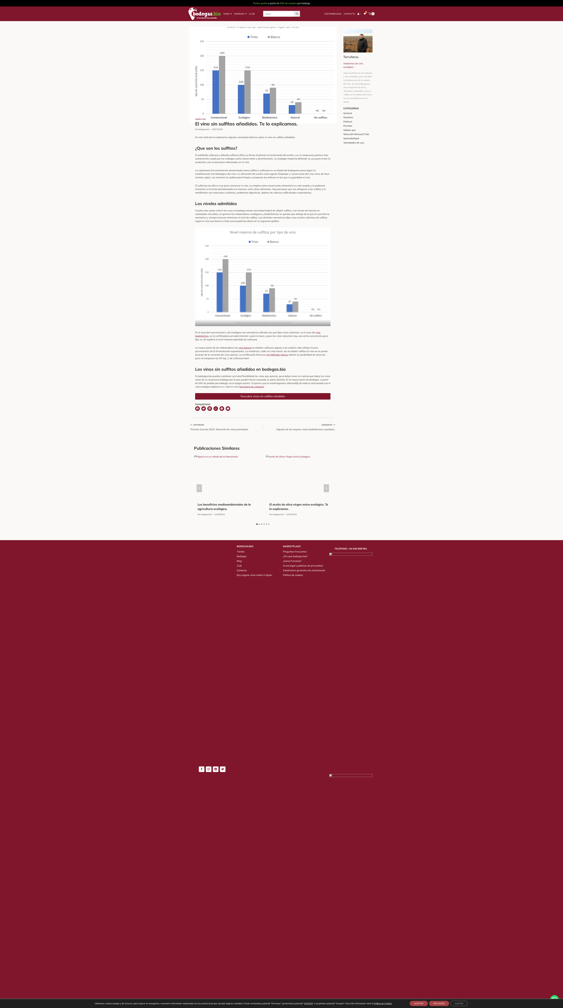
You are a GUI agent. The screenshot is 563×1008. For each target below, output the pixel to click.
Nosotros (348, 117)
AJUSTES (308, 1003)
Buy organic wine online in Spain (254, 575)
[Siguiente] (326, 488)
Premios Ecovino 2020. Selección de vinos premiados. (219, 427)
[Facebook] (201, 769)
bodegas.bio (204, 129)
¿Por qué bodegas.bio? (295, 556)
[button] (197, 408)
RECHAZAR (439, 1003)
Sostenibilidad (332, 13)
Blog (239, 560)
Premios (347, 125)
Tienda (240, 551)
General (347, 113)
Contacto (349, 13)
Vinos (226, 13)
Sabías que (200, 119)
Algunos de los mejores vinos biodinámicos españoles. (305, 427)
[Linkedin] (215, 769)
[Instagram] (208, 769)
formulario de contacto (251, 386)
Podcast (347, 121)
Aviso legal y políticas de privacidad (303, 565)
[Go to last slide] (199, 488)
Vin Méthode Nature (277, 354)
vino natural (244, 347)
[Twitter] (222, 769)
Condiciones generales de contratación (304, 570)
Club (252, 13)
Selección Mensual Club (356, 134)
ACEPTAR (418, 1003)
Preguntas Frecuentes (295, 551)
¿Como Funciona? (292, 560)
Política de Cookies (383, 1003)
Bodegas (239, 13)
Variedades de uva (353, 142)
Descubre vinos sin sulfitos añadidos (263, 396)
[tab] (257, 524)
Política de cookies (293, 575)
